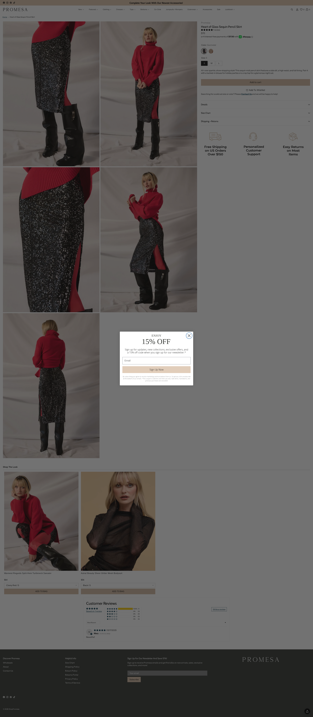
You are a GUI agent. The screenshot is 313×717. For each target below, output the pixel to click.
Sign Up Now (156, 369)
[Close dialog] (189, 336)
